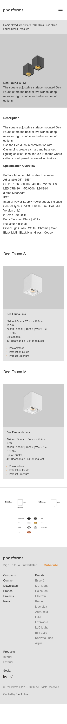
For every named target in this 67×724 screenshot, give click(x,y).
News (7, 601)
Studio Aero (22, 694)
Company (9, 575)
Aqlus (38, 643)
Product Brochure (19, 356)
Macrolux (41, 606)
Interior (28, 25)
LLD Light (41, 627)
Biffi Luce (41, 632)
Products (17, 25)
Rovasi (39, 601)
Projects (8, 596)
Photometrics (16, 348)
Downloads (10, 585)
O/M (38, 617)
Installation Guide (19, 352)
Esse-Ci (40, 580)
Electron (40, 596)
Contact (8, 580)
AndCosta (41, 611)
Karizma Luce (42, 25)
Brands (8, 591)
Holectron (41, 591)
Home (6, 25)
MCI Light (41, 585)
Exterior (8, 662)
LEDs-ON (41, 622)
